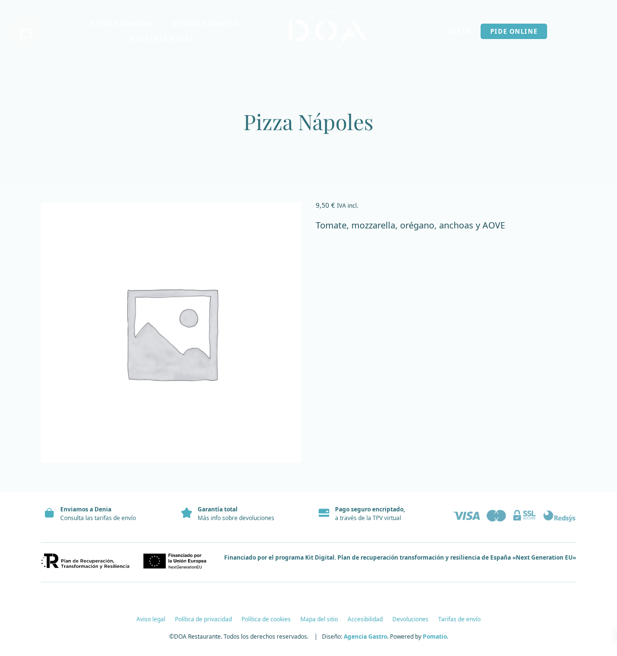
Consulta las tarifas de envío (98, 518)
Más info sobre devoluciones (236, 518)
